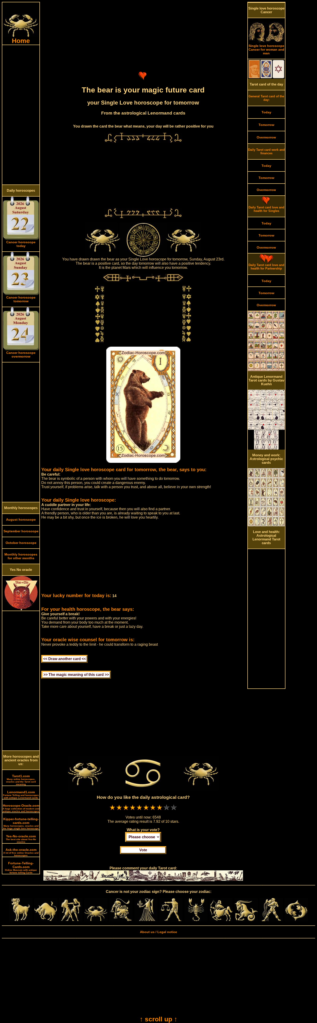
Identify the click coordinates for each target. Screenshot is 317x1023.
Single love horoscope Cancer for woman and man (266, 49)
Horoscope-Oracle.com (21, 808)
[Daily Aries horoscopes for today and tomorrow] (20, 920)
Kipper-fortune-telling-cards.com (21, 823)
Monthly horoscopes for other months (20, 556)
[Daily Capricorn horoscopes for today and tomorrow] (246, 920)
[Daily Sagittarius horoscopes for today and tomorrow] (221, 920)
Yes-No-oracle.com (21, 838)
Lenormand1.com (21, 794)
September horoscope (21, 531)
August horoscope (21, 519)
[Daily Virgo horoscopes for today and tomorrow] (146, 920)
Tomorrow (266, 125)
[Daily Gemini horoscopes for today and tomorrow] (70, 920)
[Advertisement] (20, 114)
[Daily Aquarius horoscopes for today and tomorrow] (271, 920)
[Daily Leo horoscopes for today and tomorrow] (121, 920)
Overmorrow (266, 137)
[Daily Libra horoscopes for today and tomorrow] (171, 920)
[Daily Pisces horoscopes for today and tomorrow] (296, 920)
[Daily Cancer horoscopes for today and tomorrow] (95, 920)
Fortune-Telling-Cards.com (21, 867)
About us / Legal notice (158, 932)
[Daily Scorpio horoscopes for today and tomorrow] (196, 920)
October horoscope (21, 543)
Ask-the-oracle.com (21, 852)
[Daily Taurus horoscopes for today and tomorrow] (45, 920)
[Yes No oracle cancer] (21, 609)
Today (266, 112)
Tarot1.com (21, 780)
